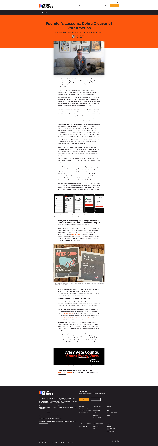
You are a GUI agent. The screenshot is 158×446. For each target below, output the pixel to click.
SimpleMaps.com (56, 415)
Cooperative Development (98, 423)
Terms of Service (48, 442)
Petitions (94, 412)
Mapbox (48, 411)
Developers (109, 426)
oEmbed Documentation (111, 431)
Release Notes (96, 426)
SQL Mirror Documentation (112, 428)
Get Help (108, 424)
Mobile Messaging (96, 410)
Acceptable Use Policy (72, 442)
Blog (94, 428)
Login (117, 2)
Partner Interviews (79, 19)
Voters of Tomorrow (86, 317)
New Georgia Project (68, 313)
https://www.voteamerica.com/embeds (64, 365)
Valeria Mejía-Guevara (80, 35)
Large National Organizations (85, 410)
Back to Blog (43, 12)
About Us (95, 424)
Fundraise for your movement (85, 423)
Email (94, 408)
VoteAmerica (61, 319)
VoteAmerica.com (65, 372)
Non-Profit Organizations (84, 408)
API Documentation (110, 429)
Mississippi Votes (64, 317)
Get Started (114, 5)
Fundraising (95, 415)
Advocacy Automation (97, 417)
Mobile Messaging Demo (112, 412)
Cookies (61, 442)
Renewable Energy (55, 442)
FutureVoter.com (75, 234)
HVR (60, 418)
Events (94, 413)
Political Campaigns (83, 413)
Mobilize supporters (83, 424)
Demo (106, 5)
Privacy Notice (41, 442)
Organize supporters (83, 426)
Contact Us (109, 415)
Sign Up (84, 399)
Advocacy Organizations (84, 412)
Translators (65, 442)
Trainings (108, 423)
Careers (108, 413)
